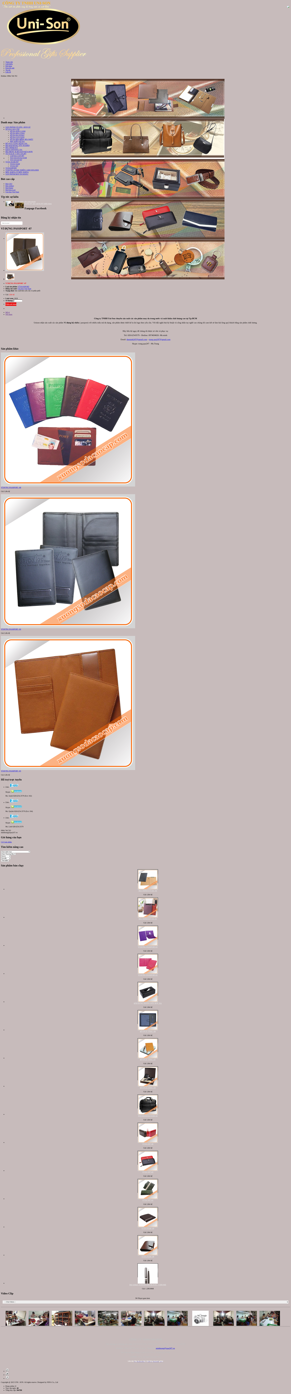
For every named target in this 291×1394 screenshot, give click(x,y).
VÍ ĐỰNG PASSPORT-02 (148, 947)
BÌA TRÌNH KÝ (11, 148)
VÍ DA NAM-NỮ (12, 162)
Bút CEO (8, 184)
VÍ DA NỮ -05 (147, 1172)
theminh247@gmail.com (137, 339)
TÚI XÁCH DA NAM (18, 158)
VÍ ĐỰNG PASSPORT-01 (148, 975)
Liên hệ (8, 72)
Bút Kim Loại (10, 190)
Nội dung (8, 314)
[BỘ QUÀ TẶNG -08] (148, 1030)
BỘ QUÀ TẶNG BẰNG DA (16, 143)
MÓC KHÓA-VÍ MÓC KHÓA (17, 172)
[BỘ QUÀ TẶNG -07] (148, 1058)
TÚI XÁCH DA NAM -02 (148, 1116)
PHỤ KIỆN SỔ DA (17, 141)
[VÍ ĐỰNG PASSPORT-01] (148, 974)
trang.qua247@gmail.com (159, 339)
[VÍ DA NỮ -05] (148, 1171)
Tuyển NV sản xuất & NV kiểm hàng (38, 204)
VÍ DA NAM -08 (148, 1257)
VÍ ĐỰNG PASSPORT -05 (11, 771)
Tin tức (8, 70)
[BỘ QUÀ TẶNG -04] (148, 1086)
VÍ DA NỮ (14, 166)
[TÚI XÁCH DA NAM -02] (148, 1114)
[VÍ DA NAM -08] (148, 1255)
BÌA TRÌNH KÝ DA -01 (148, 919)
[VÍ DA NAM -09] (148, 1227)
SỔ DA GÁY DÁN (17, 137)
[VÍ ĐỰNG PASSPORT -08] (68, 486)
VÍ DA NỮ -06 (147, 1144)
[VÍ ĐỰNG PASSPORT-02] (148, 945)
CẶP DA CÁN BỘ (17, 156)
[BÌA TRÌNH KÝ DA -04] (148, 889)
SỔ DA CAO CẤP (12, 129)
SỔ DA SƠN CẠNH (17, 131)
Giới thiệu (9, 64)
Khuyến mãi (9, 68)
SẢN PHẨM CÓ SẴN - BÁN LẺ (17, 127)
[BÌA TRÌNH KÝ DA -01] (148, 917)
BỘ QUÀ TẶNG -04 (148, 1088)
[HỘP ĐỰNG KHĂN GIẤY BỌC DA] (148, 1002)
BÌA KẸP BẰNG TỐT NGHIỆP (17, 146)
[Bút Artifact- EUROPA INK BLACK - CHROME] (148, 1283)
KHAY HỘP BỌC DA (13, 150)
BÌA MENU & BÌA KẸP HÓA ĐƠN (19, 152)
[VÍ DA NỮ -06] (148, 1142)
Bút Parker (9, 188)
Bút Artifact (9, 186)
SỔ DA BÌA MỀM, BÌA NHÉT (21, 139)
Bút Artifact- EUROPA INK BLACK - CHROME (147, 1285)
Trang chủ (9, 62)
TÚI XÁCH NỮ (16, 160)
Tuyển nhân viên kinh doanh (25, 202)
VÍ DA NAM (15, 164)
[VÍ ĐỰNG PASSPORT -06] (68, 628)
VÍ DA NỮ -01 (147, 1200)
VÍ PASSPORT (11, 168)
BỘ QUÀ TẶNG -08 (148, 1031)
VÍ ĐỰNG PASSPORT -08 (11, 487)
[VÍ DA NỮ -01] (148, 1199)
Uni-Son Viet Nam (12, 192)
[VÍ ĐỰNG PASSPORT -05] (68, 769)
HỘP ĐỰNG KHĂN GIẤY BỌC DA (148, 1003)
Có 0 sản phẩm (6, 842)
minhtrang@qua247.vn (165, 1348)
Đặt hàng (8, 66)
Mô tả (7, 312)
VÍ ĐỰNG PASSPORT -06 (11, 629)
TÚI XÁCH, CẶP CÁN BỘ (15, 154)
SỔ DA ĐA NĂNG (17, 135)
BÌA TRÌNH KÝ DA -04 (148, 891)
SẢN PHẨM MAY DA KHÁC (16, 174)
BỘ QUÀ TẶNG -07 (148, 1060)
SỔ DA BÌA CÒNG (17, 133)
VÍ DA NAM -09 (148, 1228)
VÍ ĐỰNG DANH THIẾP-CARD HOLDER (22, 170)
